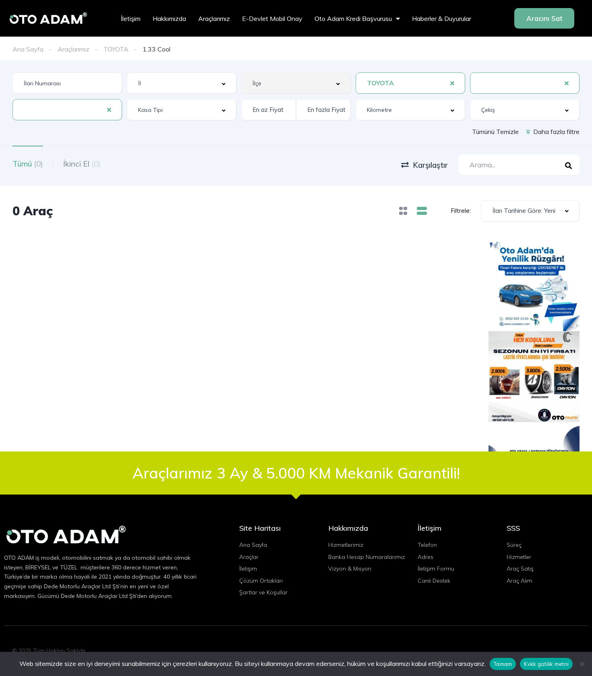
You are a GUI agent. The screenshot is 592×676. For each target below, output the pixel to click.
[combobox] (181, 83)
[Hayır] (582, 664)
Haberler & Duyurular (441, 18)
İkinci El (82, 164)
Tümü (27, 164)
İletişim (131, 18)
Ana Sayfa (27, 49)
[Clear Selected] (452, 83)
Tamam (503, 664)
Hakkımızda (169, 18)
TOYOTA (115, 49)
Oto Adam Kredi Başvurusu (353, 18)
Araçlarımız (214, 18)
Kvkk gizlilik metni (546, 664)
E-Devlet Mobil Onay (272, 18)
